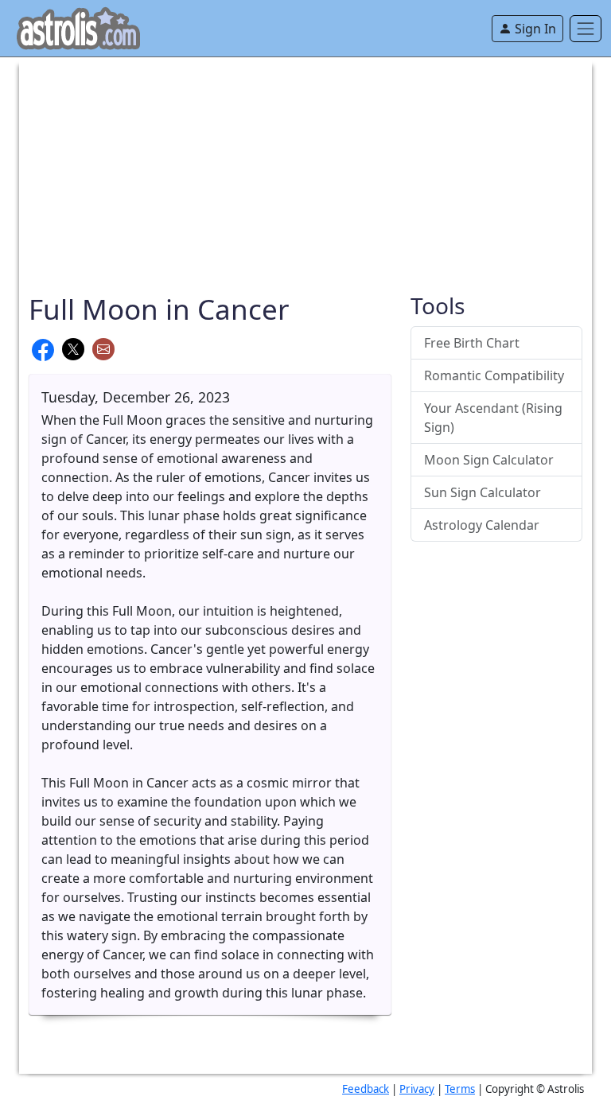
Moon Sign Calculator (489, 460)
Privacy (416, 1089)
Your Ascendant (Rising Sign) (493, 417)
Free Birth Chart (472, 343)
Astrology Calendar (481, 525)
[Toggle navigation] (585, 28)
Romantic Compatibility (494, 375)
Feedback (365, 1089)
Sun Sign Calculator (482, 492)
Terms (460, 1089)
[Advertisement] (305, 168)
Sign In (534, 28)
